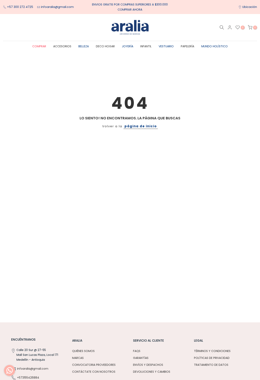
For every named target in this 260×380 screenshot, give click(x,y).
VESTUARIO (166, 46)
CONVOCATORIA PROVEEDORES (94, 365)
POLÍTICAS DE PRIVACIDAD (212, 358)
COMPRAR (39, 46)
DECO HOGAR (105, 46)
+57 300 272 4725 (20, 7)
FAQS (136, 351)
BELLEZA (83, 46)
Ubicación (249, 7)
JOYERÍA (127, 46)
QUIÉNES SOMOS (83, 351)
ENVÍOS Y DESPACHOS (148, 365)
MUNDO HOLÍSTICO (214, 46)
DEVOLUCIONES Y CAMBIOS (151, 372)
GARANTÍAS (140, 358)
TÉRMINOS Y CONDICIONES (212, 351)
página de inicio (141, 126)
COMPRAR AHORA (130, 10)
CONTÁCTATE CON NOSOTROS (93, 372)
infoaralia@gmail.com (57, 7)
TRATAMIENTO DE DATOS (211, 365)
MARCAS (78, 358)
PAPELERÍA (187, 46)
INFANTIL (146, 46)
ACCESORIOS (62, 46)
